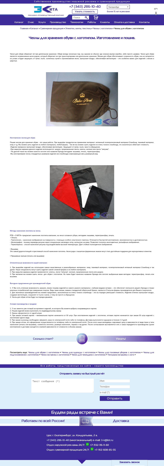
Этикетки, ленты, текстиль (78, 28)
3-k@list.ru (107, 440)
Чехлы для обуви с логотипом (43, 353)
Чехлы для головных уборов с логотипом (119, 353)
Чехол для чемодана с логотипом (88, 355)
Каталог (19, 22)
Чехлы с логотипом (102, 28)
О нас (31, 22)
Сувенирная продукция (51, 28)
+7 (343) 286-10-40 (85, 6)
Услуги (42, 22)
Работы (92, 22)
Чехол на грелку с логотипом (55, 355)
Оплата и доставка (124, 22)
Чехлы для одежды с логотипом (79, 353)
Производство (58, 22)
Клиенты (105, 22)
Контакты (144, 22)
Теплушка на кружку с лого (120, 355)
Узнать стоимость (85, 12)
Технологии (76, 22)
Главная (24, 28)
